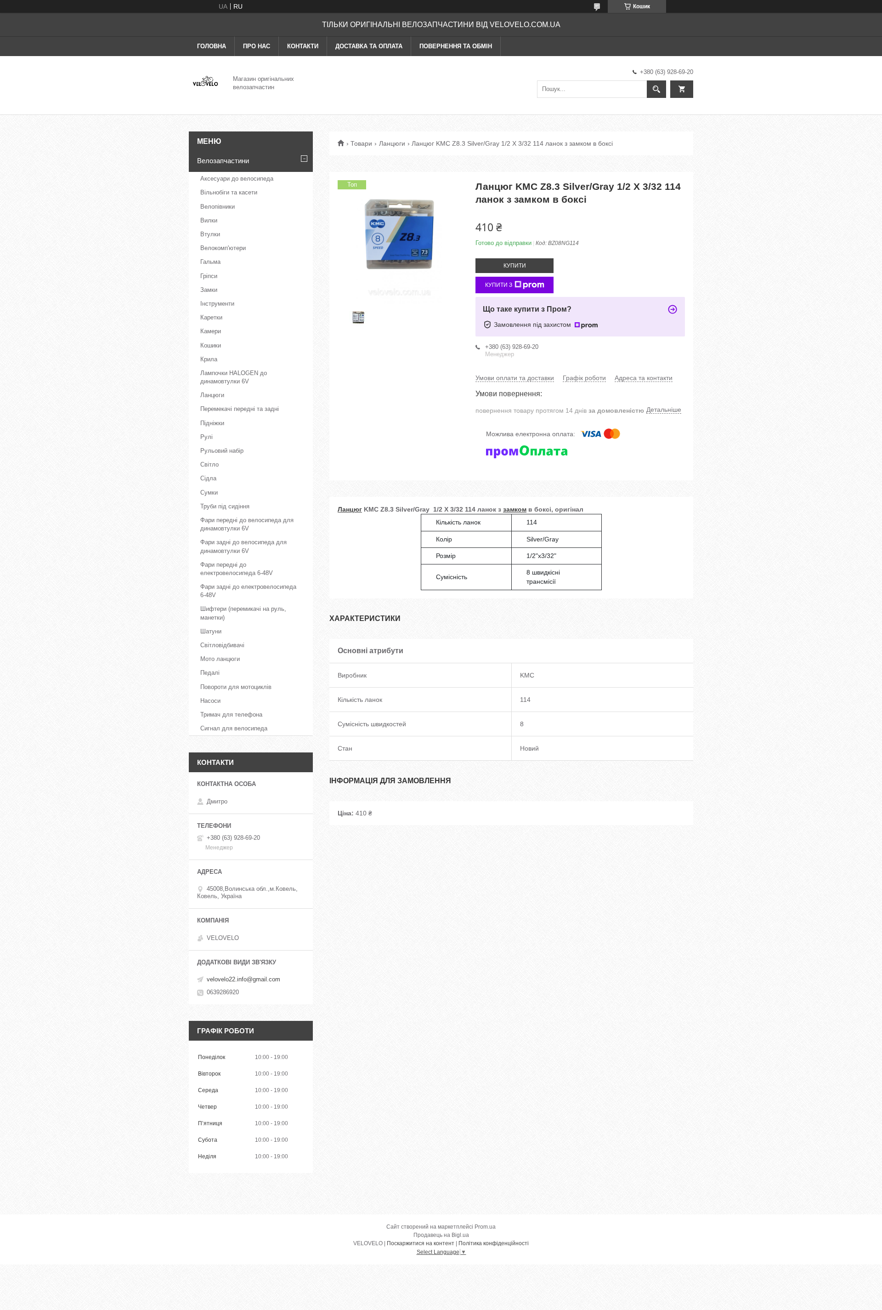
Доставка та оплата (368, 46)
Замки (208, 289)
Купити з (498, 285)
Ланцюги (392, 143)
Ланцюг (350, 509)
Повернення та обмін (455, 46)
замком (514, 509)
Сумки (209, 492)
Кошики (210, 345)
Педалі (210, 672)
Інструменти (217, 303)
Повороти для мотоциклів (235, 686)
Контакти (302, 46)
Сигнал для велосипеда (233, 728)
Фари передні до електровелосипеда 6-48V (236, 568)
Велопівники (217, 206)
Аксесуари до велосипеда (236, 178)
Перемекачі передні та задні (239, 408)
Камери (210, 331)
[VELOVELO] (205, 82)
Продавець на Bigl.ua (441, 1235)
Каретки (211, 317)
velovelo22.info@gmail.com (243, 979)
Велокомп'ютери (223, 248)
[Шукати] (656, 89)
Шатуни (210, 631)
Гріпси (208, 276)
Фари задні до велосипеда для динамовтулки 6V (243, 546)
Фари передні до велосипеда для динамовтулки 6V (247, 524)
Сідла (208, 478)
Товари (361, 143)
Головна (211, 46)
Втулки (210, 234)
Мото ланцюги (220, 658)
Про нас (256, 46)
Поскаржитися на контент (420, 1243)
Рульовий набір (221, 450)
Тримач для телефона (231, 714)
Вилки (208, 220)
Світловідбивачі (222, 645)
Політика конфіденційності (493, 1243)
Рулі (206, 436)
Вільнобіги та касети (228, 192)
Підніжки (212, 423)
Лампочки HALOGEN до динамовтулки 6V (233, 377)
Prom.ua (485, 1227)
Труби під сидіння (224, 506)
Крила (208, 359)
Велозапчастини (223, 161)
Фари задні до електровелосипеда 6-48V (248, 590)
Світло (209, 464)
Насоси (210, 700)
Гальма (210, 261)
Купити (514, 265)
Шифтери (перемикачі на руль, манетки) (243, 613)
